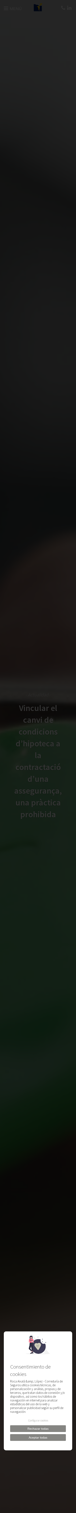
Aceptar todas (38, 1437)
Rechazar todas (38, 1428)
